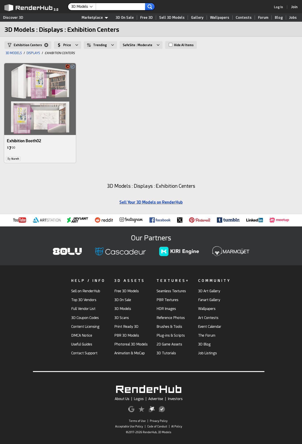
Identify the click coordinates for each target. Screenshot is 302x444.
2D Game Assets (169, 344)
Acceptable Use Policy (129, 426)
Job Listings (207, 353)
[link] (280, 7)
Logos (139, 399)
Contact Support (84, 353)
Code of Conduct (157, 426)
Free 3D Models (126, 291)
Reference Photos (171, 318)
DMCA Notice (81, 335)
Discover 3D (13, 17)
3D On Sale (125, 17)
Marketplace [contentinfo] (92, 17)
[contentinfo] (83, 6)
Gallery (197, 17)
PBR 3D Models (126, 335)
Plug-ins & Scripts (171, 335)
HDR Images (166, 309)
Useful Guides (81, 344)
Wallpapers (219, 17)
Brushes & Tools (169, 326)
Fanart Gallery (209, 300)
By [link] (13, 158)
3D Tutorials (166, 353)
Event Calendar (209, 326)
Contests (244, 17)
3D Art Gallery (209, 291)
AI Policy (176, 426)
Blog (279, 17)
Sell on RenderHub (85, 291)
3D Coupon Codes (85, 318)
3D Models (122, 309)
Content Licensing (85, 326)
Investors (175, 399)
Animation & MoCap (129, 353)
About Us (122, 399)
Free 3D (146, 17)
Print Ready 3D (126, 326)
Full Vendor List (83, 309)
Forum (263, 17)
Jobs (293, 17)
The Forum (206, 335)
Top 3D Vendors (83, 300)
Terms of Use (137, 421)
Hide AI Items (183, 45)
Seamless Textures (171, 291)
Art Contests (208, 318)
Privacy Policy (159, 421)
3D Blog (204, 344)
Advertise (155, 399)
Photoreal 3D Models (131, 344)
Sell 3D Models (172, 17)
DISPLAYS (33, 53)
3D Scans (121, 318)
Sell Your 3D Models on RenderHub (151, 202)
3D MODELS (14, 53)
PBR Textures (167, 300)
